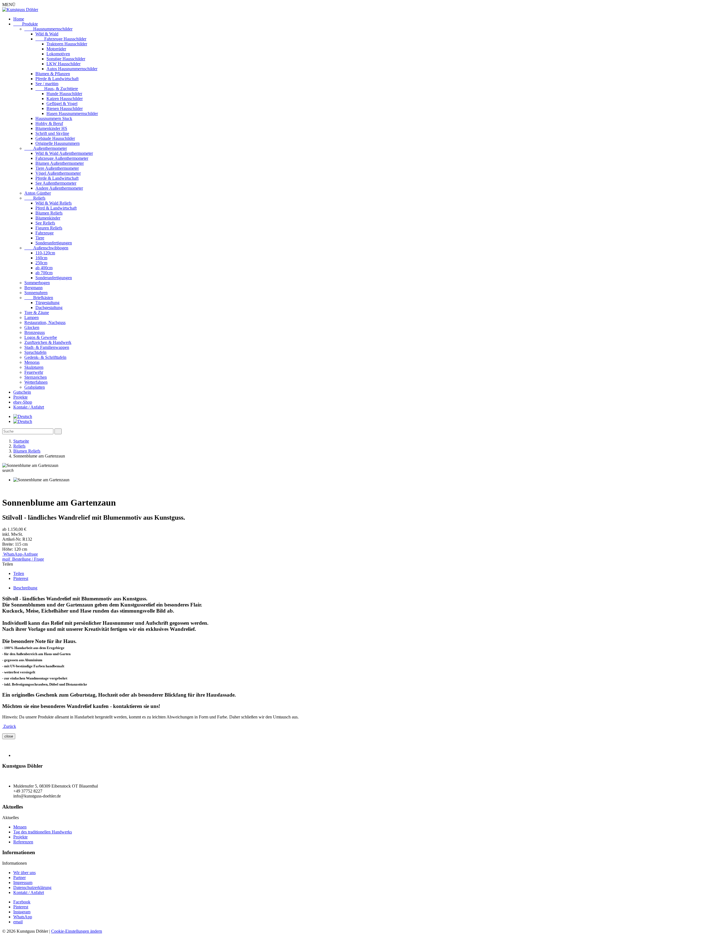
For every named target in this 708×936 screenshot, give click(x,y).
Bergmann (33, 287)
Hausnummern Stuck (53, 118)
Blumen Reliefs (49, 213)
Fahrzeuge (44, 233)
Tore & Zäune (36, 312)
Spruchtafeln (35, 352)
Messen (20, 827)
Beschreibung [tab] (25, 587)
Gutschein (22, 392)
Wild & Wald (46, 34)
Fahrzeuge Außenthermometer (61, 158)
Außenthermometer (45, 148)
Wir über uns (24, 872)
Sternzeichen (35, 377)
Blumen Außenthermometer (59, 163)
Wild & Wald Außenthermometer (64, 153)
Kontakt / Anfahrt (28, 407)
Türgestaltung (47, 302)
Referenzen (23, 842)
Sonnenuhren (36, 292)
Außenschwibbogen (46, 247)
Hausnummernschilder (48, 29)
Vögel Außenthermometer (58, 173)
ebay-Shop (22, 402)
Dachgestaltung (49, 307)
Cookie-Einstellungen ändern (76, 931)
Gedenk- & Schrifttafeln (45, 357)
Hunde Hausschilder (64, 93)
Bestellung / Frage (23, 559)
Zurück (9, 726)
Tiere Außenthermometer (57, 168)
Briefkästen (38, 297)
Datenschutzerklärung (32, 887)
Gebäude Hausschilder (55, 138)
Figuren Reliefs (48, 228)
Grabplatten (34, 387)
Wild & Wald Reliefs (53, 203)
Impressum (22, 882)
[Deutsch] (22, 416)
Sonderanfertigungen (53, 242)
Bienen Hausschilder (64, 108)
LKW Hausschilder (63, 63)
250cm (41, 262)
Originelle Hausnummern (57, 143)
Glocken (31, 327)
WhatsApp (22, 916)
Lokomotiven (58, 53)
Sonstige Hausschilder (65, 58)
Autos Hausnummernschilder (71, 68)
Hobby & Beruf (49, 123)
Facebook (21, 902)
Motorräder (56, 48)
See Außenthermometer (55, 183)
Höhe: (8, 549)
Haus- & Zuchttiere (56, 88)
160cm (41, 257)
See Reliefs (45, 223)
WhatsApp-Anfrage (20, 554)
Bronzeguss (34, 332)
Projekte (20, 397)
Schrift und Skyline (52, 133)
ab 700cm (44, 272)
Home (18, 19)
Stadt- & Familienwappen (46, 347)
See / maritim (46, 83)
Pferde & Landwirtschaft (57, 78)
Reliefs (34, 198)
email (18, 921)
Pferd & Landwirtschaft (56, 208)
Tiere (39, 238)
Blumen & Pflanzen (52, 73)
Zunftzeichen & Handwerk (47, 342)
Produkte (25, 24)
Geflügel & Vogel (61, 103)
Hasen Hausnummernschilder (72, 113)
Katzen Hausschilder (64, 98)
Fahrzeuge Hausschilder (60, 38)
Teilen (18, 573)
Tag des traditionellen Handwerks (42, 832)
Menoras (32, 362)
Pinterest (20, 578)
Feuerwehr (33, 372)
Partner (19, 877)
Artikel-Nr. (12, 539)
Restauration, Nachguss (45, 322)
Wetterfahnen (36, 382)
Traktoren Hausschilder (66, 43)
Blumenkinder (47, 218)
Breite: (8, 544)
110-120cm (45, 252)
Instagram (21, 911)
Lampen (31, 317)
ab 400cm (44, 267)
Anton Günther (37, 193)
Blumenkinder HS (51, 128)
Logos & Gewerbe (40, 337)
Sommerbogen (37, 282)
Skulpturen (33, 367)
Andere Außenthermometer (59, 188)
